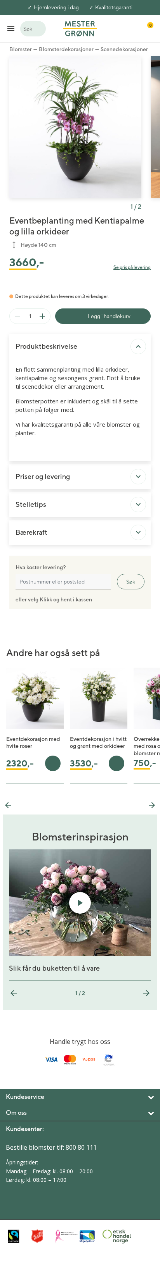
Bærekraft (31, 532)
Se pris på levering (132, 267)
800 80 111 (81, 1147)
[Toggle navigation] (11, 28)
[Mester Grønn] (80, 28)
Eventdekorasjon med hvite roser (33, 742)
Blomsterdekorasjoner (66, 49)
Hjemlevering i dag (56, 7)
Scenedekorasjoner (124, 49)
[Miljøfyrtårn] (89, 1236)
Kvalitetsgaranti (113, 7)
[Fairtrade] (18, 1236)
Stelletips (31, 504)
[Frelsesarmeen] (41, 1236)
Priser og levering (43, 476)
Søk (130, 582)
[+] (42, 316)
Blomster (20, 49)
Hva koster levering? (41, 567)
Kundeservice (25, 1096)
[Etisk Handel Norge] (112, 1236)
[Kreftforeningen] (65, 1236)
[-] (17, 316)
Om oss (16, 1112)
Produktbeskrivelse (46, 346)
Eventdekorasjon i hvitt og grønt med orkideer (98, 742)
